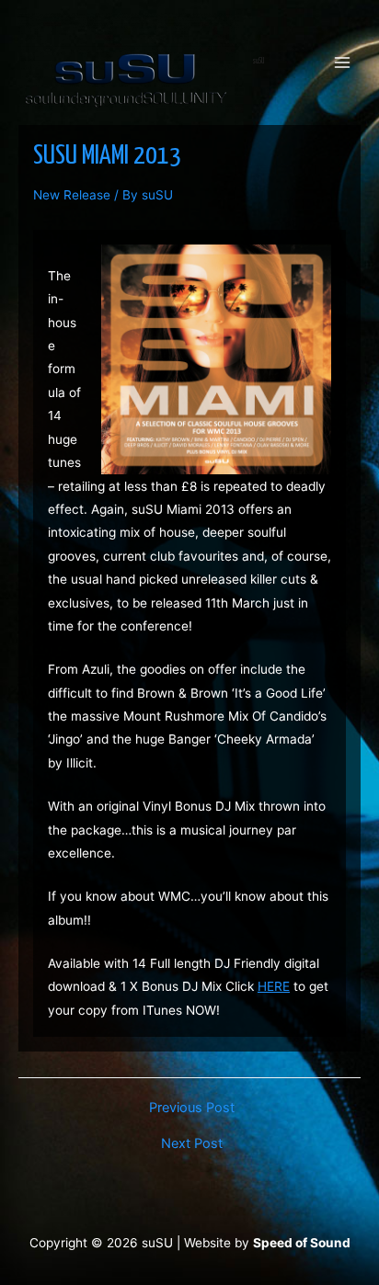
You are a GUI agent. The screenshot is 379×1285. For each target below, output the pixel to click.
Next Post (192, 1144)
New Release (71, 195)
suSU (258, 61)
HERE (274, 986)
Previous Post (192, 1108)
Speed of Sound (301, 1242)
